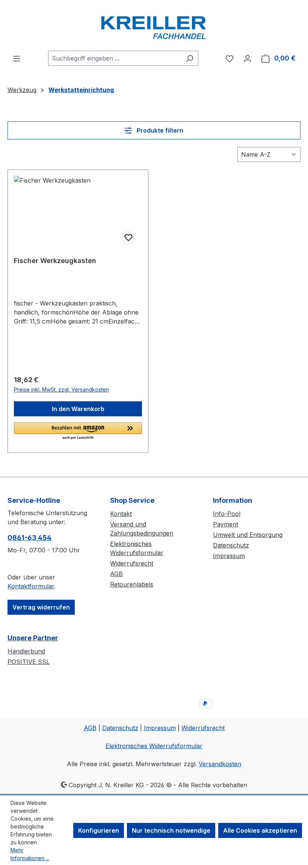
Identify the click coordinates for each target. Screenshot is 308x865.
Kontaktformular (31, 586)
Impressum (229, 556)
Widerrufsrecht (131, 563)
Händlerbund (26, 651)
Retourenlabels (131, 584)
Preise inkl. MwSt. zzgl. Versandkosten (61, 389)
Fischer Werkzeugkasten (55, 261)
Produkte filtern (159, 130)
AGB (116, 574)
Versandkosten (220, 764)
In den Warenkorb (78, 409)
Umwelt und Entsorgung (247, 534)
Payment (225, 524)
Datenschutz (231, 545)
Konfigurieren (98, 830)
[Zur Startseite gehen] (154, 25)
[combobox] (114, 58)
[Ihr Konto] (248, 58)
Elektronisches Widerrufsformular (154, 746)
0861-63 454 (29, 537)
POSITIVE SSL (29, 661)
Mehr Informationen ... (30, 854)
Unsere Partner (33, 638)
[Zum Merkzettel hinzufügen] (128, 237)
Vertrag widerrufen (41, 607)
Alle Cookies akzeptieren (260, 830)
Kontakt (121, 513)
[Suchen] (189, 58)
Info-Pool (226, 513)
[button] (78, 431)
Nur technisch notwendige (171, 830)
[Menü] (17, 58)
